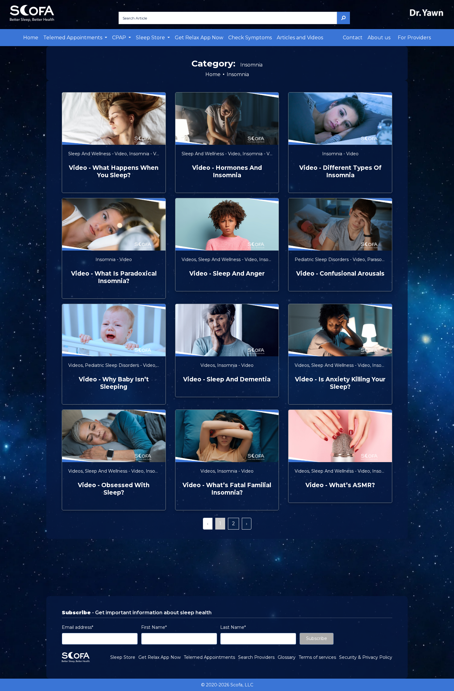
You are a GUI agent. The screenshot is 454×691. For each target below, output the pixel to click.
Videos (189, 259)
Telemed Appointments (209, 657)
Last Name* (233, 627)
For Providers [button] (414, 38)
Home (30, 38)
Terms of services (317, 657)
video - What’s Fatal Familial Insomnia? (227, 489)
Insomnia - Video (147, 154)
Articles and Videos (300, 38)
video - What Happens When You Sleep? (113, 171)
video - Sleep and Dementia (227, 379)
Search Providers (256, 657)
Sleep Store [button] (151, 38)
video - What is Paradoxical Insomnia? (114, 277)
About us (379, 38)
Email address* (77, 627)
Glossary (287, 657)
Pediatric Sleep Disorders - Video (330, 259)
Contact (353, 38)
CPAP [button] (119, 38)
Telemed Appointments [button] (73, 38)
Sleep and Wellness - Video (97, 154)
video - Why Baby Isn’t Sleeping (114, 383)
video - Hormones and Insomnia (227, 171)
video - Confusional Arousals (340, 273)
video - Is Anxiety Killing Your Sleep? (340, 383)
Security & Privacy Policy (365, 657)
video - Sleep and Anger (227, 273)
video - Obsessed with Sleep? (113, 489)
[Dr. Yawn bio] (427, 12)
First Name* (154, 627)
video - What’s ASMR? (340, 485)
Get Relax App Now (199, 38)
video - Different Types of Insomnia (340, 171)
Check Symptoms (250, 38)
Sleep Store (122, 657)
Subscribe (316, 638)
